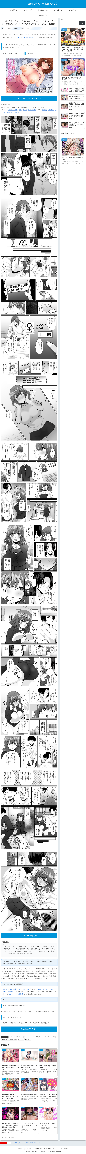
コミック (5, 1037)
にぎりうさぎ (29, 1148)
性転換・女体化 (12, 110)
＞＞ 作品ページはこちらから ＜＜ (29, 98)
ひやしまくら (47, 1148)
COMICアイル (64, 1148)
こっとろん (56, 1148)
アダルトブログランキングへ (33, 1142)
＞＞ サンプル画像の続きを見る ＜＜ (29, 936)
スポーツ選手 (32, 110)
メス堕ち (52, 989)
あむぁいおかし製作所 (25, 37)
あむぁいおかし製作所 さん (16, 1037)
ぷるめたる (21, 1148)
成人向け (51, 110)
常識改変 (9, 112)
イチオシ (16, 112)
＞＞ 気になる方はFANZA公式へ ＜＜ (29, 1029)
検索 (62, 19)
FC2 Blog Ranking (18, 1142)
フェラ (25, 110)
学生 (20, 110)
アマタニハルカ (38, 1148)
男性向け (44, 110)
